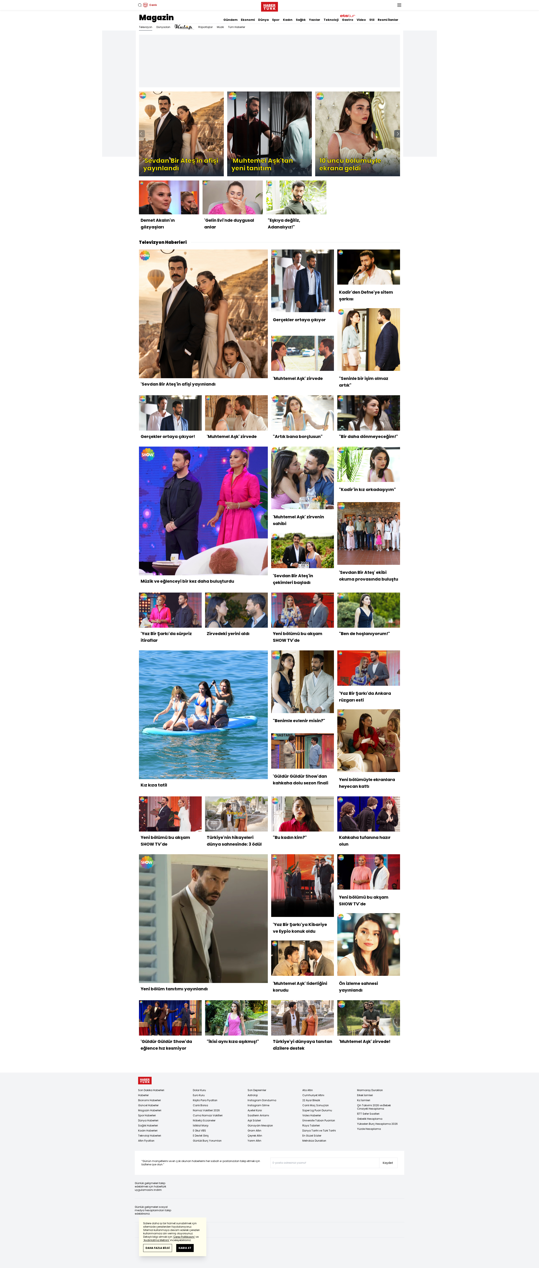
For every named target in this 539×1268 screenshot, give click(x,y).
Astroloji (253, 1095)
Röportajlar (205, 27)
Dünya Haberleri (148, 1120)
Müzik (220, 27)
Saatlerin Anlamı (258, 1115)
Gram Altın (254, 1130)
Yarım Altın (254, 1140)
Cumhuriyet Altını (313, 1095)
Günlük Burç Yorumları (207, 1140)
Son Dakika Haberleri (151, 1090)
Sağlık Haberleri (148, 1125)
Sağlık (301, 20)
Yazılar (314, 20)
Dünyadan (163, 27)
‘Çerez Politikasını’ (184, 1237)
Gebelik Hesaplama (369, 1119)
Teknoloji (331, 20)
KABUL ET (185, 1248)
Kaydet (388, 1163)
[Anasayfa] (145, 1081)
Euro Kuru (199, 1095)
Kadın (287, 20)
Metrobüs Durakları (314, 1140)
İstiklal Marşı (200, 1125)
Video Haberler (311, 1115)
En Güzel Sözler (311, 1135)
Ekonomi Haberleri (149, 1100)
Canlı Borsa (200, 1105)
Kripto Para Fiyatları (205, 1100)
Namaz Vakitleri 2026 (206, 1110)
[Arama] (140, 5)
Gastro (347, 20)
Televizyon (145, 27)
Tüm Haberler (236, 27)
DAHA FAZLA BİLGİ (157, 1248)
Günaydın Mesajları (260, 1125)
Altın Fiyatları (146, 1140)
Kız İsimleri (363, 1100)
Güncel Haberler (148, 1105)
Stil (371, 20)
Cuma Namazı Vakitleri (208, 1115)
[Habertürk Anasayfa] (269, 6)
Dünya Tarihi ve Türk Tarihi (319, 1130)
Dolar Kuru (199, 1090)
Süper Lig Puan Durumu (317, 1110)
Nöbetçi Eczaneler (204, 1120)
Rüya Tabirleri (311, 1125)
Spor (276, 20)
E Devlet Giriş (201, 1135)
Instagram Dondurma (262, 1100)
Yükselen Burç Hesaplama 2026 (377, 1124)
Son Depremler (257, 1090)
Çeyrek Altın (255, 1135)
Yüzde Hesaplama (369, 1129)
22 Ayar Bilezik (311, 1100)
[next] (398, 134)
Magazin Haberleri (149, 1110)
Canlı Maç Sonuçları (315, 1105)
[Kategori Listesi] (399, 5)
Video (361, 20)
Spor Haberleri (147, 1115)
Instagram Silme (258, 1105)
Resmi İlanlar (388, 20)
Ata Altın (307, 1090)
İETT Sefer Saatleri (368, 1113)
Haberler (143, 1095)
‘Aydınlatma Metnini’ (156, 1240)
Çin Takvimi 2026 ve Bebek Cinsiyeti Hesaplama (374, 1107)
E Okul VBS (199, 1130)
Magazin (156, 17)
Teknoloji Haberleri (149, 1135)
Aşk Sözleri (254, 1120)
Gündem (230, 20)
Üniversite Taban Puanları (318, 1120)
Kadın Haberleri (147, 1130)
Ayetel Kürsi (255, 1110)
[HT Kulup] (184, 27)
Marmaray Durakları (370, 1090)
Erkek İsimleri (365, 1095)
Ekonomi (248, 20)
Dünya (263, 20)
